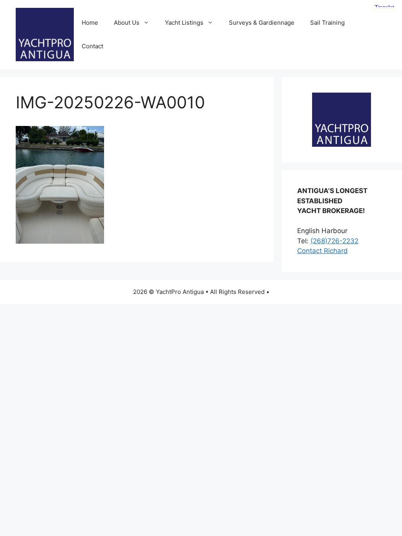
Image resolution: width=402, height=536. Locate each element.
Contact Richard (322, 251)
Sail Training (327, 22)
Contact (92, 46)
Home (90, 22)
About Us (126, 22)
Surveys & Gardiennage (261, 22)
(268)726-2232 (334, 241)
